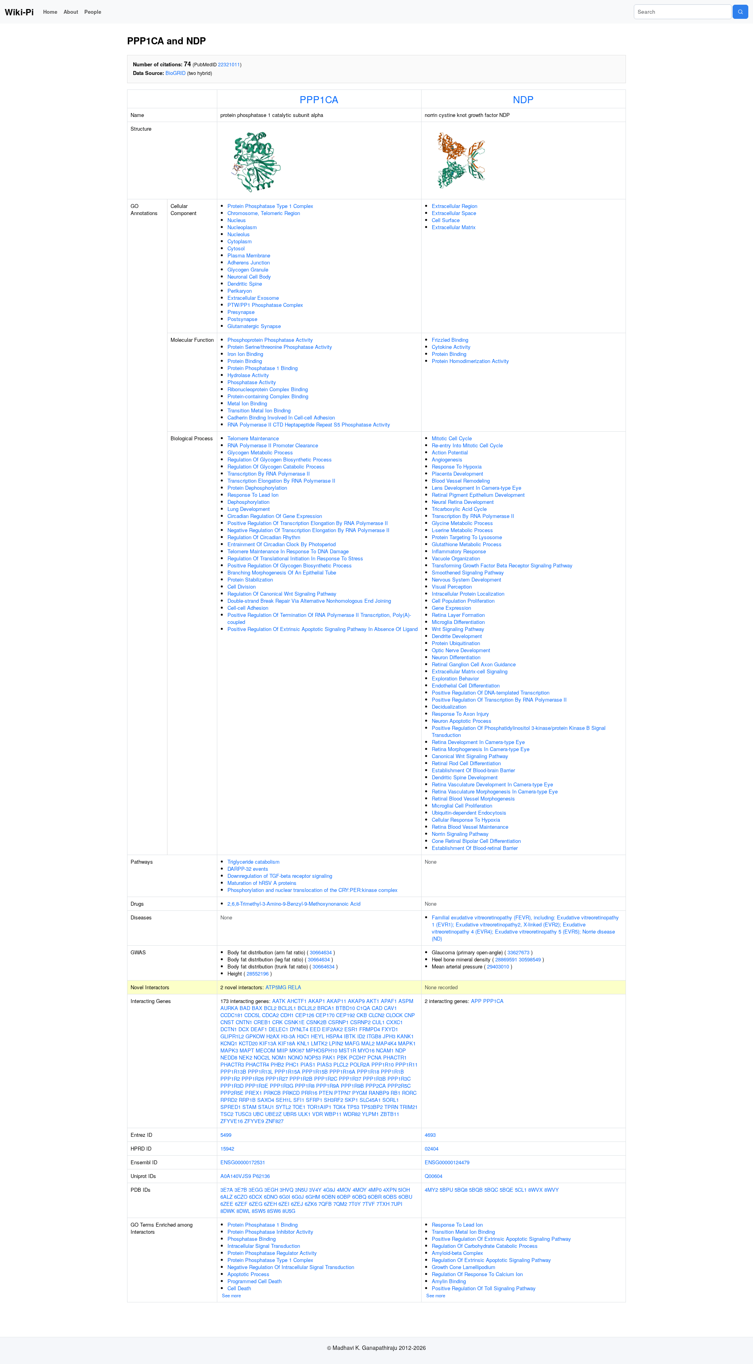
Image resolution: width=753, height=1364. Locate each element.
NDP (523, 99)
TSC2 (226, 1114)
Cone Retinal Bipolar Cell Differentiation (476, 840)
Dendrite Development (457, 636)
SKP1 (351, 1099)
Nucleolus (238, 234)
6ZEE (226, 1203)
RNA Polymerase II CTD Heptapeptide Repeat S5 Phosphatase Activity (308, 424)
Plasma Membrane (248, 255)
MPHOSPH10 (321, 1050)
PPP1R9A (327, 1085)
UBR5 (289, 1114)
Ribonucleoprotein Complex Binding (267, 389)
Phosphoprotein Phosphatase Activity (270, 339)
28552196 (258, 973)
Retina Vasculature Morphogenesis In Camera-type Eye (495, 791)
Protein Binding (244, 361)
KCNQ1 (228, 1043)
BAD (245, 1008)
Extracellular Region (454, 206)
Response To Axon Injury (460, 713)
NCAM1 (385, 1050)
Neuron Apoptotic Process (461, 720)
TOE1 (299, 1107)
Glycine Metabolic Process (462, 523)
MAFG (352, 1043)
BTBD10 (345, 1008)
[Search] (740, 12)
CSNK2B (316, 1022)
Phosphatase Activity (251, 382)
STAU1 (266, 1107)
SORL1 (390, 1099)
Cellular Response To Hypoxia (466, 819)
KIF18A (286, 1043)
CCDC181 (231, 1015)
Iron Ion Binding (245, 353)
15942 (227, 1148)
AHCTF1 (297, 1001)
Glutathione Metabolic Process (467, 544)
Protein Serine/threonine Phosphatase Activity (279, 346)
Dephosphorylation (248, 501)
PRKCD (291, 1092)
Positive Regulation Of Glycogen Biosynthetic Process (289, 565)
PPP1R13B (233, 1071)
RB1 (395, 1092)
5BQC (491, 1189)
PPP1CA (319, 99)
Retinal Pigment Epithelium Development (478, 494)
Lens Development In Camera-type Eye (476, 487)
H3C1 (303, 1036)
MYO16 (366, 1050)
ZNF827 (275, 1121)
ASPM (405, 1001)
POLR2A (360, 1064)
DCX (243, 1029)
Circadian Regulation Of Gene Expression (274, 516)
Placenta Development (457, 473)
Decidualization (449, 706)
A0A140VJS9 (235, 1176)
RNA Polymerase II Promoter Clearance (272, 445)
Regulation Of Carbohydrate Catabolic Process (485, 1245)
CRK (277, 1022)
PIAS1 (307, 1064)
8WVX (535, 1189)
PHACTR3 (232, 1064)
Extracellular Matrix (454, 227)
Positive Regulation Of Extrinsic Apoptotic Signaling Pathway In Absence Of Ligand (322, 629)
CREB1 (262, 1022)
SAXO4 (265, 1099)
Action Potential (450, 452)
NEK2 (245, 1057)
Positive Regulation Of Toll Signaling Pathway (484, 1288)
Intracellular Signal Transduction (263, 1245)
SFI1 (298, 1099)
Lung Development (248, 508)
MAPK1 (407, 1043)
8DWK (227, 1210)
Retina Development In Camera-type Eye (478, 742)
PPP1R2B (301, 1078)
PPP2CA (376, 1085)
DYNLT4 (299, 1029)
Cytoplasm (239, 241)
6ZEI (283, 1203)
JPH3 (389, 1036)
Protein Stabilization (250, 579)
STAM (249, 1107)
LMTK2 (319, 1043)
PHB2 (277, 1064)
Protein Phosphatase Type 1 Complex (270, 206)
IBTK (350, 1036)
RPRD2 (228, 1099)
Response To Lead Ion (252, 494)
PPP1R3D (232, 1085)
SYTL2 (283, 1107)
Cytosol (236, 248)
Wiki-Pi (19, 11)
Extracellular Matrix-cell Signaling (469, 671)
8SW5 (259, 1210)
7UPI (396, 1203)
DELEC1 (278, 1029)
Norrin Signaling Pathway (460, 833)
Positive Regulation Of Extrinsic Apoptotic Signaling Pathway (501, 1238)
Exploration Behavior (455, 678)
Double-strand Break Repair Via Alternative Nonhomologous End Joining (309, 600)
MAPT (247, 1050)
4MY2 (431, 1189)
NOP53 (312, 1057)
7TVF (368, 1203)
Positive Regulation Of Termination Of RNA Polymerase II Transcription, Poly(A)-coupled (319, 618)
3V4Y (315, 1189)
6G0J (298, 1196)
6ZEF (241, 1203)
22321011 (229, 64)
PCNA (374, 1057)
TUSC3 (243, 1114)
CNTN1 (244, 1022)
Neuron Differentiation (456, 657)
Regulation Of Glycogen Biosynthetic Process (279, 459)
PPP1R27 (277, 1078)
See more (231, 1295)
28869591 (506, 959)
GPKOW (255, 1036)
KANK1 (405, 1036)
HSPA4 (334, 1036)
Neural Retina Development (463, 501)
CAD (377, 1008)
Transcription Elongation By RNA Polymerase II (281, 480)
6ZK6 (311, 1203)
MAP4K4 (386, 1043)
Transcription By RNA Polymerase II (268, 473)
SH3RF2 (333, 1099)
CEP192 (345, 1015)
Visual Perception (452, 586)
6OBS (390, 1196)
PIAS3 (324, 1064)
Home (50, 11)
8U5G (288, 1210)
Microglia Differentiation (458, 621)
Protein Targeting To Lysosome (467, 537)
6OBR (375, 1196)
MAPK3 (229, 1050)
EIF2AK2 (332, 1029)
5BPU (446, 1189)
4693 (430, 1134)
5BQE (506, 1189)
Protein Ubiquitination (456, 643)
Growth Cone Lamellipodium (463, 1267)
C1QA (363, 1008)
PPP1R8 (305, 1085)
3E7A (226, 1189)
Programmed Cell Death (254, 1281)
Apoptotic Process (248, 1274)
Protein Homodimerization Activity (470, 361)
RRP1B (247, 1099)
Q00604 (433, 1176)
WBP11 (333, 1114)
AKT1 (372, 1001)
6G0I (284, 1196)
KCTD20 (248, 1043)
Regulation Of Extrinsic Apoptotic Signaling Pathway (491, 1260)
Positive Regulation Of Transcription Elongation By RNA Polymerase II (307, 523)
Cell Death (239, 1288)
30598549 (530, 959)
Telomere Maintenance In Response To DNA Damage (288, 551)
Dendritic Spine (244, 283)
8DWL (243, 1210)
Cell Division (241, 586)
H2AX (273, 1036)
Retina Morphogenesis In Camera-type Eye (480, 749)
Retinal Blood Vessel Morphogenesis (473, 798)
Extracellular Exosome (253, 297)
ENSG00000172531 (242, 1162)
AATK (279, 1001)
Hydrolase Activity (248, 375)
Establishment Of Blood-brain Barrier (473, 770)
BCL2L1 (287, 1008)
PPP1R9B (352, 1085)
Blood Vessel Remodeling (461, 480)
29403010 (498, 966)
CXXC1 (394, 1022)
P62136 (261, 1176)
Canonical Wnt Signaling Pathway (470, 756)
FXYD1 (390, 1029)
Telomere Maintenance (253, 438)
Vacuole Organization (456, 558)
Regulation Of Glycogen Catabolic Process (276, 466)
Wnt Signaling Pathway (458, 629)
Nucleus (236, 220)
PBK (342, 1057)
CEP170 (325, 1015)
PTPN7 (342, 1092)
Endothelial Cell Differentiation (466, 685)
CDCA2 (270, 1015)
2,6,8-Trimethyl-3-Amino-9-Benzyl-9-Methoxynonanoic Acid (293, 903)
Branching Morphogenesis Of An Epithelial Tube (281, 572)
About (71, 11)
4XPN (390, 1189)
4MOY (360, 1189)
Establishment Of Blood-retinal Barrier (475, 848)
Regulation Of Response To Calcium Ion (477, 1274)
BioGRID (176, 73)
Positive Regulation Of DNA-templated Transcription (490, 692)
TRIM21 (409, 1107)
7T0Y (355, 1203)
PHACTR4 (257, 1064)
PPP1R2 (230, 1078)
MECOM (265, 1050)
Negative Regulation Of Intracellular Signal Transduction (290, 1267)
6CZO (240, 1196)
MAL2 (368, 1043)
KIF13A (267, 1043)
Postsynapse (242, 319)
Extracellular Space (454, 213)
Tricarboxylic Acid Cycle (459, 508)
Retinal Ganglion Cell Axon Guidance (474, 664)
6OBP (344, 1196)
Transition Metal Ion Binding (259, 410)
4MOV (344, 1189)
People (92, 11)
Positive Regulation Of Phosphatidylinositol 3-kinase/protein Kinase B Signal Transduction (519, 731)
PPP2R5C (399, 1085)
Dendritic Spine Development (465, 777)
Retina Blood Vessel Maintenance (470, 826)
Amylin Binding (449, 1281)
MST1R (347, 1050)
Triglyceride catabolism (253, 861)
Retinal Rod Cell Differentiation (466, 763)
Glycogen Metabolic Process (260, 452)
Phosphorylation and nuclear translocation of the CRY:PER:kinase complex (312, 890)
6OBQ (359, 1196)
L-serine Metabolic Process (462, 530)
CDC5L (252, 1015)
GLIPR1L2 (232, 1036)
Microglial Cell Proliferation (462, 805)
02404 (431, 1148)
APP (476, 1001)
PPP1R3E (256, 1085)
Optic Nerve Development (461, 650)
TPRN (391, 1107)
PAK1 (328, 1057)
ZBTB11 (389, 1114)
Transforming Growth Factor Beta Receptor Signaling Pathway (502, 565)
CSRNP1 (338, 1022)
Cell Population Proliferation (463, 600)
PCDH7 (357, 1057)
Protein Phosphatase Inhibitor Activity (270, 1231)
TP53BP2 (372, 1107)
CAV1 (390, 1008)
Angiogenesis (447, 459)
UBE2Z (273, 1114)
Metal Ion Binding (247, 403)
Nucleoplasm (242, 227)
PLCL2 (340, 1064)
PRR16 (309, 1092)
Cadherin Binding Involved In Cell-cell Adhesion (281, 417)
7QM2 (340, 1203)
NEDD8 (228, 1057)
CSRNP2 (360, 1022)
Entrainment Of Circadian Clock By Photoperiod (281, 544)
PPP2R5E (232, 1092)
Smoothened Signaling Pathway (468, 572)
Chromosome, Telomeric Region (263, 213)
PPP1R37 (350, 1078)
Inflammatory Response (459, 551)
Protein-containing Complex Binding (267, 396)
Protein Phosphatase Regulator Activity (272, 1252)
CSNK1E (294, 1022)
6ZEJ (297, 1203)
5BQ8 (461, 1189)
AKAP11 (336, 1001)
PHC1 (292, 1064)
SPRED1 (230, 1107)
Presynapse (241, 311)
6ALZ (226, 1196)
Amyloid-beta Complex (457, 1252)
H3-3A (288, 1036)
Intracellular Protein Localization (468, 593)
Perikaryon (239, 290)
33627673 (518, 952)
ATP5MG (276, 987)
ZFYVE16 (231, 1121)
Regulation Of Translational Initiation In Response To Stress (295, 558)
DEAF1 (259, 1029)
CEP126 (304, 1015)
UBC (258, 1114)
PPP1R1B (392, 1071)
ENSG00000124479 (447, 1162)
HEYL (317, 1036)
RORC (409, 1092)
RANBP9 (379, 1092)
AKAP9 (356, 1001)
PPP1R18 (368, 1071)
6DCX (255, 1196)
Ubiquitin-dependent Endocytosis (469, 812)
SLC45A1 (370, 1099)
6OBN (328, 1196)
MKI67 (296, 1050)
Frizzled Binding (450, 339)
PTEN (326, 1092)
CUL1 (378, 1022)
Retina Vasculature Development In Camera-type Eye (492, 784)
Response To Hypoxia (457, 466)
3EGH (271, 1189)
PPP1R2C (325, 1078)
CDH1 (287, 1015)
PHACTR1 (395, 1057)
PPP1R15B (315, 1071)
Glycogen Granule (247, 269)
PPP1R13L (260, 1071)
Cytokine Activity (451, 346)
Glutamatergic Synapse (254, 326)
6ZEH (270, 1203)
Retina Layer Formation (458, 614)
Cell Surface (446, 220)
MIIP (282, 1050)
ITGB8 (374, 1036)
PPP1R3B (374, 1078)
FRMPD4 (369, 1029)
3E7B (241, 1189)
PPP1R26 (253, 1078)
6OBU (405, 1196)
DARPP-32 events (247, 868)
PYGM (359, 1092)
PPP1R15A (287, 1071)
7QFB (325, 1203)
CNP (409, 1015)
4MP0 (375, 1189)
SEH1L (284, 1099)
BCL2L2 (307, 1008)
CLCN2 (376, 1015)
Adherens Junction (248, 262)
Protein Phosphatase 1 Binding (262, 368)
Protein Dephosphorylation (257, 487)
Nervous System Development (466, 579)
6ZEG (255, 1203)
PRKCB (272, 1092)
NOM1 (279, 1057)
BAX (257, 1008)
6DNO (271, 1196)
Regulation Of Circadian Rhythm (263, 537)
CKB (361, 1015)
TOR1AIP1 (319, 1107)
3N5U (301, 1189)
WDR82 (351, 1114)
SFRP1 (314, 1099)
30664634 (321, 952)
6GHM (313, 1196)
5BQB (476, 1189)
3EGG (256, 1189)
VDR (317, 1114)
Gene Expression (451, 607)
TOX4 (339, 1107)
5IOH (404, 1189)
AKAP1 (316, 1001)
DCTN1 (228, 1029)
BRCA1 (325, 1008)
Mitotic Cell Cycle (452, 438)
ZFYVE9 (254, 1121)
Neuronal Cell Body (249, 276)
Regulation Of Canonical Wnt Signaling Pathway (281, 593)
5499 (225, 1134)
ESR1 (351, 1029)
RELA (294, 987)
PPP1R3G (281, 1085)
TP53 (353, 1107)
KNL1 (303, 1043)
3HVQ (286, 1189)
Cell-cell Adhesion (247, 607)
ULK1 (304, 1114)
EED (315, 1029)
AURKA (229, 1008)
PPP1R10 (382, 1064)
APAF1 (389, 1001)
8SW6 (274, 1210)
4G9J (329, 1189)
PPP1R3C (399, 1078)
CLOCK (394, 1015)
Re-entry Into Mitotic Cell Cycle (467, 445)
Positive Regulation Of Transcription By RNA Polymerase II (499, 699)
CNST (227, 1022)
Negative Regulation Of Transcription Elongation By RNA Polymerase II (308, 530)
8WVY (551, 1189)
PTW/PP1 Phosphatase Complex (265, 304)
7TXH (382, 1203)
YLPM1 (370, 1114)
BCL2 (270, 1008)
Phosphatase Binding (251, 1238)
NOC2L (262, 1057)
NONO (295, 1057)
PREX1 (253, 1092)
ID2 (361, 1036)
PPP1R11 (406, 1064)
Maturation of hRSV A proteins (261, 882)
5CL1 (521, 1189)
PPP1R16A (342, 1071)
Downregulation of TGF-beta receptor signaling (279, 875)
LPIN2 (336, 1043)
